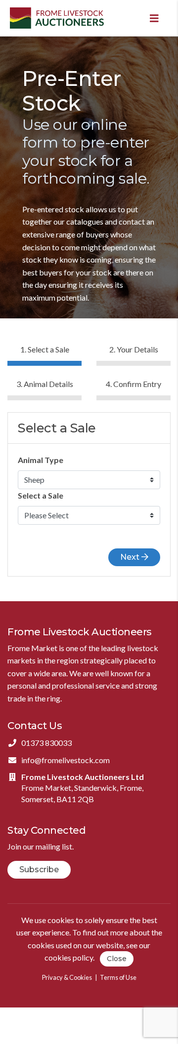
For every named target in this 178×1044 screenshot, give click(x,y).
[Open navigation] (154, 18)
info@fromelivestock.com (65, 760)
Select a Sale (40, 495)
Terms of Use (118, 977)
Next (130, 557)
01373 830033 (46, 742)
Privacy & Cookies (67, 977)
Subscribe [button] (39, 869)
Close (117, 958)
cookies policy (68, 958)
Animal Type (40, 459)
